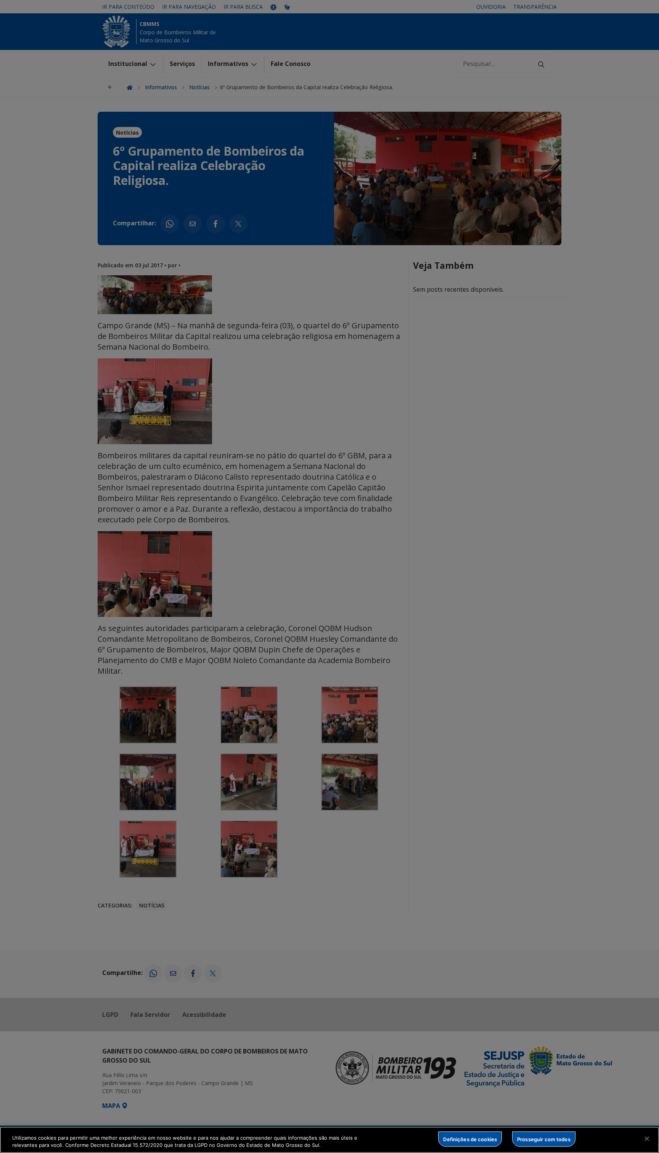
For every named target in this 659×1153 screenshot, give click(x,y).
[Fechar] (646, 1139)
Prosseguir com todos (544, 1139)
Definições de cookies (470, 1139)
